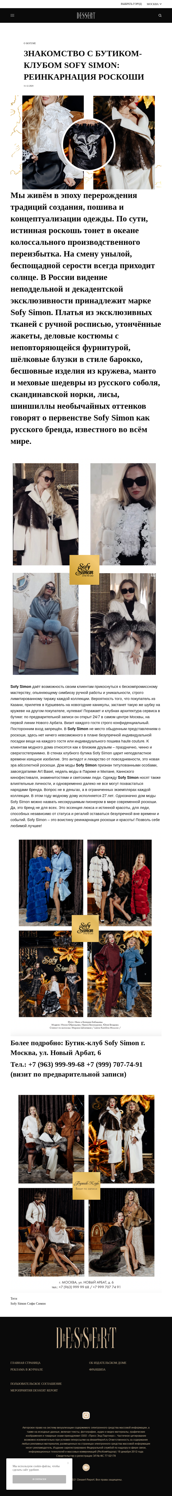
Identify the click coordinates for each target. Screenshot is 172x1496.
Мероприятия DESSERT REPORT (34, 1390)
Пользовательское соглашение (36, 1383)
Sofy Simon (18, 1303)
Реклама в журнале (26, 1369)
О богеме (30, 43)
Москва (153, 4)
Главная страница (25, 1362)
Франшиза (97, 1369)
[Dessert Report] (86, 15)
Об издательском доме (107, 1362)
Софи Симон (36, 1303)
